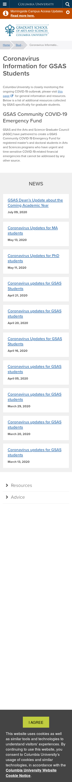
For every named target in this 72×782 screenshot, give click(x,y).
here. (30, 15)
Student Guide (22, 45)
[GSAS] (36, 30)
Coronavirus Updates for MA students (33, 230)
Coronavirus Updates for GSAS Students (35, 341)
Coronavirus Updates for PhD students (33, 258)
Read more (18, 15)
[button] (68, 12)
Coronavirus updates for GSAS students (34, 313)
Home (6, 45)
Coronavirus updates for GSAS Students (34, 285)
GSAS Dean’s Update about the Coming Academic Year (35, 202)
